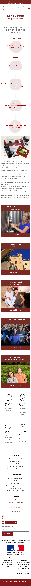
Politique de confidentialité (15, 491)
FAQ (15, 481)
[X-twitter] (6, 522)
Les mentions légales (15, 488)
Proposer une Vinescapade (15, 469)
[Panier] (24, 7)
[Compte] (19, 7)
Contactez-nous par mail (15, 502)
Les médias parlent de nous (15, 464)
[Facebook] (3, 522)
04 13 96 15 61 (15, 511)
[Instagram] (15, 522)
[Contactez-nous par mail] (15, 500)
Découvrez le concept (15, 461)
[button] (29, 8)
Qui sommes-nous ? (15, 459)
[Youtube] (9, 522)
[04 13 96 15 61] (15, 509)
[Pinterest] (12, 522)
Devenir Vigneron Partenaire (15, 466)
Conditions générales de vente (15, 486)
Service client (15, 483)
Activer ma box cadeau (15, 478)
